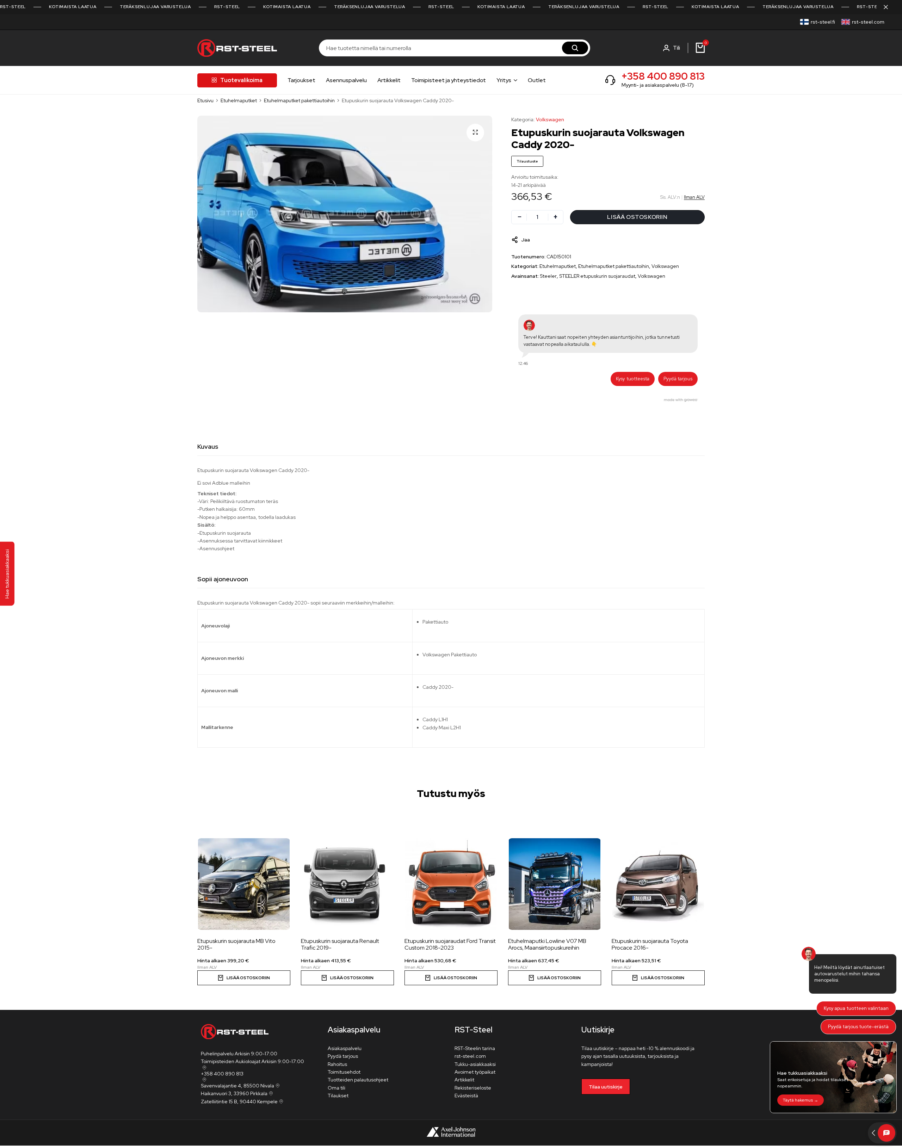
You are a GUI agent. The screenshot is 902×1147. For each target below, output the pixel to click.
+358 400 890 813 (663, 76)
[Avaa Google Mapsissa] (203, 1068)
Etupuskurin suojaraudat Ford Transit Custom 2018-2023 (450, 944)
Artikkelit (389, 80)
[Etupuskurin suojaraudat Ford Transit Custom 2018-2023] (451, 884)
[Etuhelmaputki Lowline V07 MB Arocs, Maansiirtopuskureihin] (554, 884)
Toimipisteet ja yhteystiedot (448, 80)
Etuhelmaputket (239, 100)
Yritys (503, 80)
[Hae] (575, 48)
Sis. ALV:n (670, 197)
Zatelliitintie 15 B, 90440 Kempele (239, 1101)
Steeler (548, 276)
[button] (682, 873)
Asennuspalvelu (346, 80)
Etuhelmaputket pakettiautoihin (299, 100)
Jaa (525, 240)
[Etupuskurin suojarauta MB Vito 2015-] (243, 884)
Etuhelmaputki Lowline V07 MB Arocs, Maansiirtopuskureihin (547, 944)
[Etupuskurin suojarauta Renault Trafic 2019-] (347, 884)
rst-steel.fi (823, 22)
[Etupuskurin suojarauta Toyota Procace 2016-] (658, 884)
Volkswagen (550, 119)
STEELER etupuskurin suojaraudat (597, 276)
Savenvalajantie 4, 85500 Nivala (237, 1085)
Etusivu (205, 100)
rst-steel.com (868, 22)
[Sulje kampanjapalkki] (889, 7)
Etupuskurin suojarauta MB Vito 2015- (236, 944)
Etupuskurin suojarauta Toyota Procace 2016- (650, 944)
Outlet (537, 80)
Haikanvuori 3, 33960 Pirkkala (234, 1093)
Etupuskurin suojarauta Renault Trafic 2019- (340, 944)
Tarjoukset (301, 80)
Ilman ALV (694, 197)
